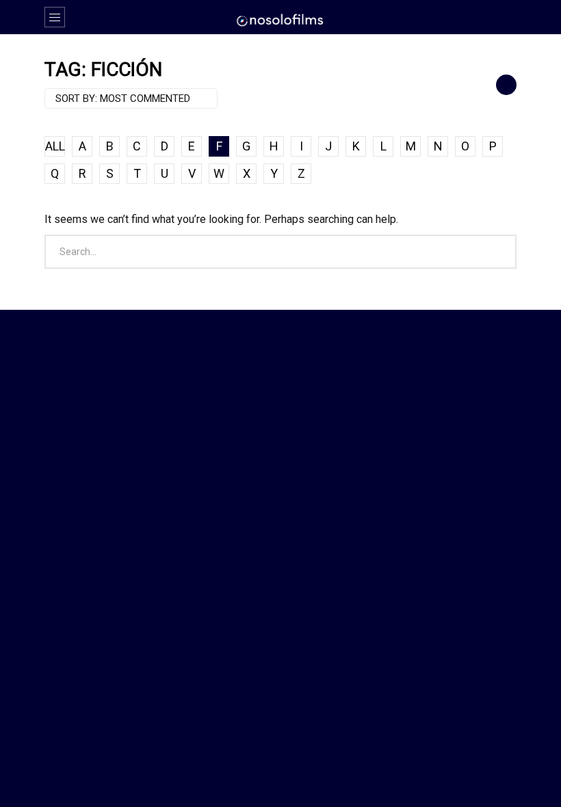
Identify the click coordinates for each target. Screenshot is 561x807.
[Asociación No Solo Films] (280, 19)
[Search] (499, 17)
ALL (55, 146)
